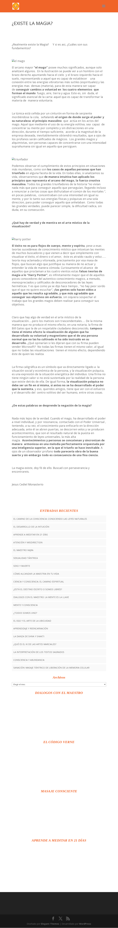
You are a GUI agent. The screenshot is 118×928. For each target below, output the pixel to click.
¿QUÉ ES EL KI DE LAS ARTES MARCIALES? (34, 644)
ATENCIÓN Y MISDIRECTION (27, 542)
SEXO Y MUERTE (21, 565)
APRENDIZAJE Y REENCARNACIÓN (30, 628)
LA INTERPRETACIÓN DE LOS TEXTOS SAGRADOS (38, 652)
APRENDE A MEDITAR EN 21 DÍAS (30, 534)
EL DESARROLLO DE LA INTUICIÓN (31, 526)
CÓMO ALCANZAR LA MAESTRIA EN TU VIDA (36, 573)
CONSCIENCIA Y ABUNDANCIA (28, 659)
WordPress (85, 923)
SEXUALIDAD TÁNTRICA (25, 558)
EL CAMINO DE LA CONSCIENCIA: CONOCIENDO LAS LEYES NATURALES (50, 518)
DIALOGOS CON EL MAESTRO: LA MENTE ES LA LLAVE (41, 597)
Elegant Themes (50, 923)
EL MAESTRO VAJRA (23, 550)
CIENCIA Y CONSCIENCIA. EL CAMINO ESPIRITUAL (38, 581)
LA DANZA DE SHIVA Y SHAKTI (28, 636)
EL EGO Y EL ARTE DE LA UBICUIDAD (32, 620)
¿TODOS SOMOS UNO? (25, 612)
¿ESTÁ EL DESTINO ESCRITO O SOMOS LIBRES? (37, 589)
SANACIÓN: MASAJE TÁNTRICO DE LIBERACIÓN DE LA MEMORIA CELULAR (51, 667)
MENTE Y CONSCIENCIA (25, 605)
